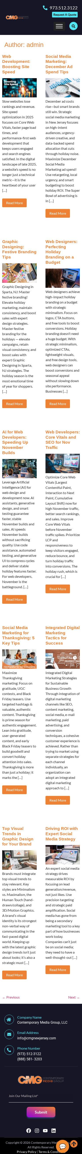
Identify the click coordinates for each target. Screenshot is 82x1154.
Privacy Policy (26, 1152)
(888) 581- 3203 (29, 1059)
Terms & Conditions (51, 1152)
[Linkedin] (53, 1130)
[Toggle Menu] (59, 26)
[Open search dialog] (73, 26)
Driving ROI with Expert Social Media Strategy (61, 833)
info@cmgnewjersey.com (36, 1038)
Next (74, 997)
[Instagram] (37, 1130)
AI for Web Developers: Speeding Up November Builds (15, 442)
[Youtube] (45, 1130)
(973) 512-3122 (29, 1054)
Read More (14, 203)
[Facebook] (28, 1130)
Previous (11, 997)
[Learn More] (10, 1034)
